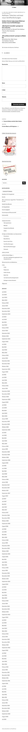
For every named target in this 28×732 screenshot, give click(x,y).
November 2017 (6, 487)
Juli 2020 (4, 405)
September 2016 (6, 523)
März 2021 (4, 383)
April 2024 (4, 297)
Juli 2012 (4, 653)
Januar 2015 (5, 570)
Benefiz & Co (7, 238)
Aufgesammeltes (6, 220)
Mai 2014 (4, 592)
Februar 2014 (5, 600)
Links (3, 265)
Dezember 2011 (6, 672)
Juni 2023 (4, 319)
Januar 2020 (5, 418)
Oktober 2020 (5, 396)
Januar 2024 (5, 305)
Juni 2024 (4, 294)
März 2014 (4, 598)
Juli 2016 (4, 529)
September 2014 (6, 581)
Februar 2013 (5, 633)
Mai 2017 (4, 504)
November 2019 (6, 424)
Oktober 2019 (5, 427)
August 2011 (5, 683)
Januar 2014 (5, 603)
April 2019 (4, 440)
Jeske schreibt (5, 252)
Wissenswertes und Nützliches (9, 262)
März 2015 (4, 565)
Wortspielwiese (7, 223)
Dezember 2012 (6, 639)
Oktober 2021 (5, 366)
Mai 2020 (4, 410)
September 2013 (6, 614)
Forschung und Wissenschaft (9, 212)
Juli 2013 (4, 620)
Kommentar (5, 64)
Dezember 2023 (6, 308)
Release (5, 225)
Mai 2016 (4, 534)
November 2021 (6, 363)
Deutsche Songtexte (13, 2)
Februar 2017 (5, 512)
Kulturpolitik (5, 215)
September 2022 (6, 338)
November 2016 (6, 518)
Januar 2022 (5, 358)
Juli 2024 (4, 292)
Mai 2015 (4, 559)
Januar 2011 (5, 702)
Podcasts (6, 249)
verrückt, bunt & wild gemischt (11, 277)
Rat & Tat (6, 275)
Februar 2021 (5, 385)
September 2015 (6, 554)
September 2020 (6, 399)
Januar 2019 (5, 449)
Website (4, 97)
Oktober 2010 (5, 711)
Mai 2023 (4, 322)
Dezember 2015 (6, 545)
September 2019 (6, 429)
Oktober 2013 (5, 611)
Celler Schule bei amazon (9, 133)
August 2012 (5, 650)
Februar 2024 (5, 303)
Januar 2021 (5, 388)
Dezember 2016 (6, 515)
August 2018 (5, 463)
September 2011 (6, 680)
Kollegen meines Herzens (10, 280)
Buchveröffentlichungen (9, 246)
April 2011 (4, 694)
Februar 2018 (5, 479)
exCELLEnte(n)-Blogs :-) (7, 255)
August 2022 (5, 341)
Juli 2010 (4, 719)
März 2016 (4, 537)
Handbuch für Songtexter (8, 194)
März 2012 (4, 664)
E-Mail (3, 90)
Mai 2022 (4, 347)
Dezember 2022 (6, 333)
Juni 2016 (4, 531)
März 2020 (4, 416)
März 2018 (4, 476)
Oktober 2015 (5, 551)
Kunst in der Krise (8, 241)
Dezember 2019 (6, 421)
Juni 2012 (4, 656)
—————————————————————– (11, 218)
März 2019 (4, 443)
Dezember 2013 (6, 606)
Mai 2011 (4, 691)
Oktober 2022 (5, 336)
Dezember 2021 (6, 361)
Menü (14, 7)
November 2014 (6, 576)
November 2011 (6, 675)
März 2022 (4, 352)
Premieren (6, 236)
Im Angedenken (6, 207)
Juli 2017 (4, 498)
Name (3, 83)
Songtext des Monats (9, 228)
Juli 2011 (4, 686)
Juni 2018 (4, 468)
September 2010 (6, 713)
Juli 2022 (4, 344)
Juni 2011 (4, 689)
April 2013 (4, 628)
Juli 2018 (4, 465)
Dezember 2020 (6, 391)
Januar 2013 (5, 636)
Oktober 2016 (5, 520)
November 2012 (6, 642)
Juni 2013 (4, 622)
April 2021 (4, 380)
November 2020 (6, 394)
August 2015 (5, 556)
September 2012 (6, 647)
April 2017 (4, 507)
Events (3, 197)
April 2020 (4, 413)
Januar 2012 (5, 669)
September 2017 (6, 493)
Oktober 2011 (5, 678)
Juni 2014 (4, 589)
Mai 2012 (4, 658)
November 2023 (6, 311)
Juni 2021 (4, 377)
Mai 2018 (4, 471)
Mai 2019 (4, 438)
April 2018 (4, 474)
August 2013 (5, 617)
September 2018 (6, 460)
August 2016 (5, 526)
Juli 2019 (4, 432)
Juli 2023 (4, 316)
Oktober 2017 (5, 490)
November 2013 (6, 609)
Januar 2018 (5, 482)
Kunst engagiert (6, 209)
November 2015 (6, 548)
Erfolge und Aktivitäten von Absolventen (12, 234)
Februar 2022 (5, 355)
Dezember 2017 (6, 485)
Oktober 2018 (5, 457)
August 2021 (5, 372)
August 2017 (5, 496)
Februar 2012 (5, 667)
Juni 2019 (4, 435)
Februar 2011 (5, 700)
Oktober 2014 (5, 578)
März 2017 (4, 509)
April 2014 (4, 595)
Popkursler (6, 269)
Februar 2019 (5, 446)
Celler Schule (15, 21)
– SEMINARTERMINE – (7, 191)
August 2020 (5, 402)
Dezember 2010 (6, 705)
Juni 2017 (4, 501)
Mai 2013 (4, 625)
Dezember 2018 (6, 451)
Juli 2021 (4, 374)
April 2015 (4, 562)
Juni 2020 (4, 407)
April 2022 (4, 349)
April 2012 (4, 661)
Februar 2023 (5, 327)
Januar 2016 (5, 543)
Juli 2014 (4, 587)
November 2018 (6, 454)
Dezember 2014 (6, 573)
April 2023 (4, 325)
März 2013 (4, 631)
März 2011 (4, 697)
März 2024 (4, 300)
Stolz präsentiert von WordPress (9, 728)
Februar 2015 (5, 567)
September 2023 (6, 314)
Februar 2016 (5, 540)
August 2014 (5, 584)
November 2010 (6, 708)
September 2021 (6, 369)
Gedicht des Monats (7, 204)
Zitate (5, 230)
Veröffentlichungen (8, 244)
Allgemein (4, 283)
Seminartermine (6, 161)
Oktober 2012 (5, 645)
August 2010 (5, 716)
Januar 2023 (5, 330)
